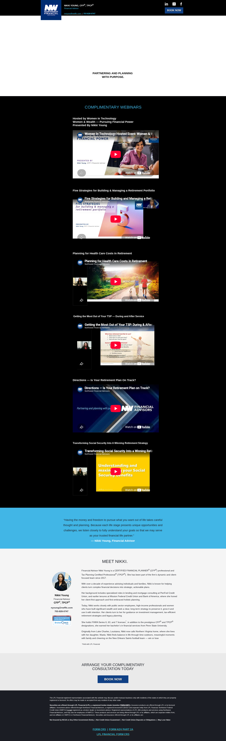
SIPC (128, 705)
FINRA (122, 705)
